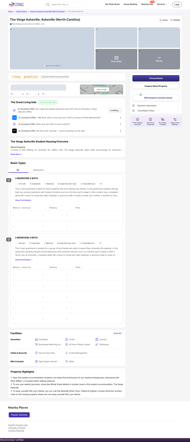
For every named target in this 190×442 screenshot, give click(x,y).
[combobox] (65, 4)
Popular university (19, 415)
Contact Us (12, 439)
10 (59, 65)
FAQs (21, 439)
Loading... (115, 110)
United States (21, 11)
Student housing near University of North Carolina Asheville (18, 428)
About (3, 439)
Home (10, 11)
